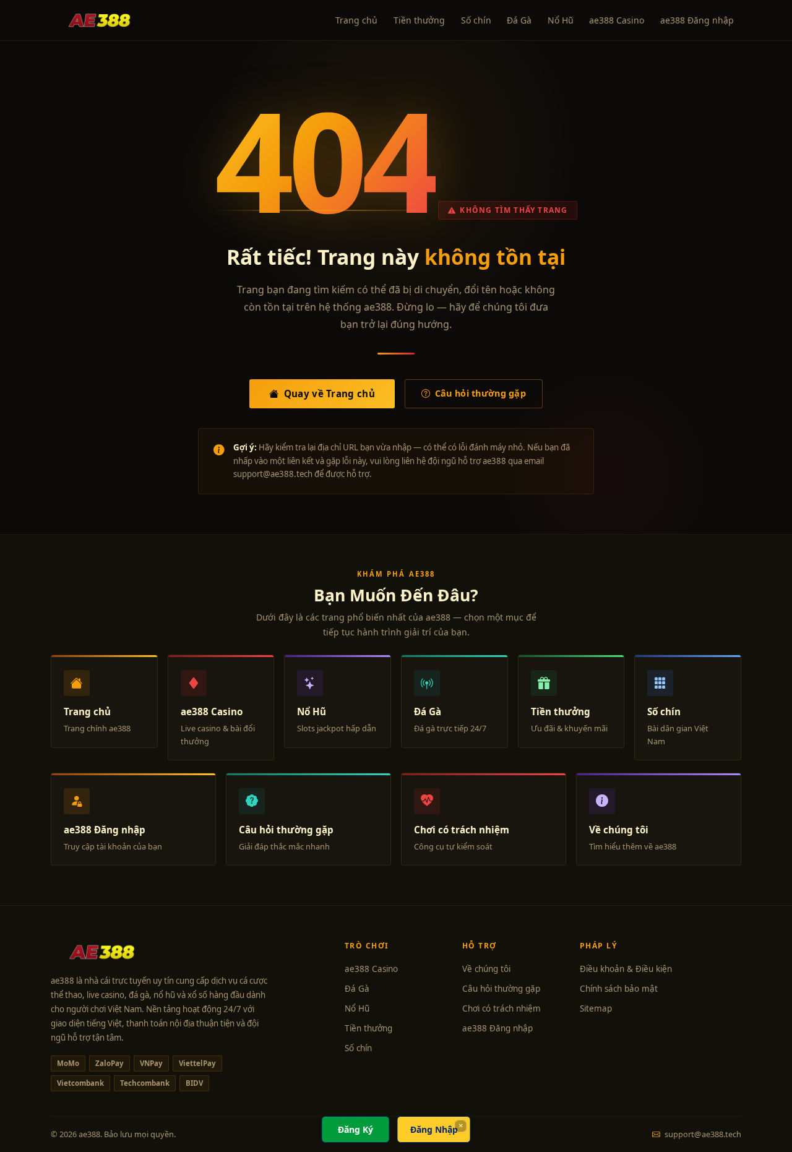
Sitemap (596, 1008)
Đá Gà (519, 20)
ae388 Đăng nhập (697, 20)
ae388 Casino (616, 20)
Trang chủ (356, 20)
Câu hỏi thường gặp (480, 393)
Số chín (476, 20)
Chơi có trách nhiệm (501, 1008)
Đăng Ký (355, 1129)
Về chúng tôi (486, 968)
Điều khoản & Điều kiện (626, 968)
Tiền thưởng (419, 20)
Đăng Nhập (434, 1129)
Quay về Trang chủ (329, 393)
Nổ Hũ (561, 20)
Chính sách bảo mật (619, 988)
